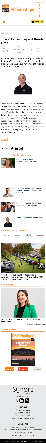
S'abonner (23, 369)
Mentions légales (23, 416)
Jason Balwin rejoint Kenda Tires (29, 218)
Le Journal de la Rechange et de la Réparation (23, 430)
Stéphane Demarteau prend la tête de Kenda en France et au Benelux (28, 190)
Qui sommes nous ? (23, 413)
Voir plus (37, 369)
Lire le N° (10, 369)
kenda (4, 139)
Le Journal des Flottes (23, 433)
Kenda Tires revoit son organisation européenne (26, 160)
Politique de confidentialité (23, 418)
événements (39, 2)
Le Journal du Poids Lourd (23, 435)
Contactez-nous (23, 410)
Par (21, 50)
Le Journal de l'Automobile (23, 427)
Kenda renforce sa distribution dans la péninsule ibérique (28, 204)
